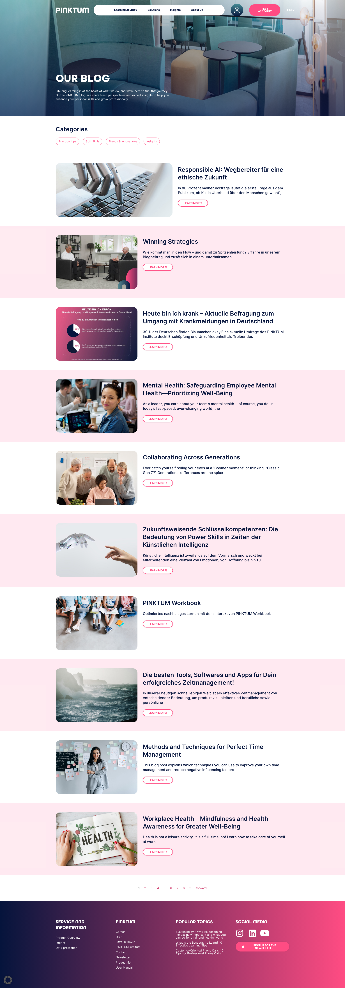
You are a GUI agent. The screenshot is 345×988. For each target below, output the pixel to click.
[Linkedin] (252, 933)
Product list (123, 962)
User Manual (124, 967)
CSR (118, 937)
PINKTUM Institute (128, 947)
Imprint (60, 942)
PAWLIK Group (125, 942)
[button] (289, 10)
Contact (121, 952)
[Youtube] (265, 933)
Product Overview (68, 937)
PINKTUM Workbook (172, 602)
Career (120, 932)
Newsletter (123, 957)
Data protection (66, 948)
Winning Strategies (170, 241)
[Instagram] (240, 933)
